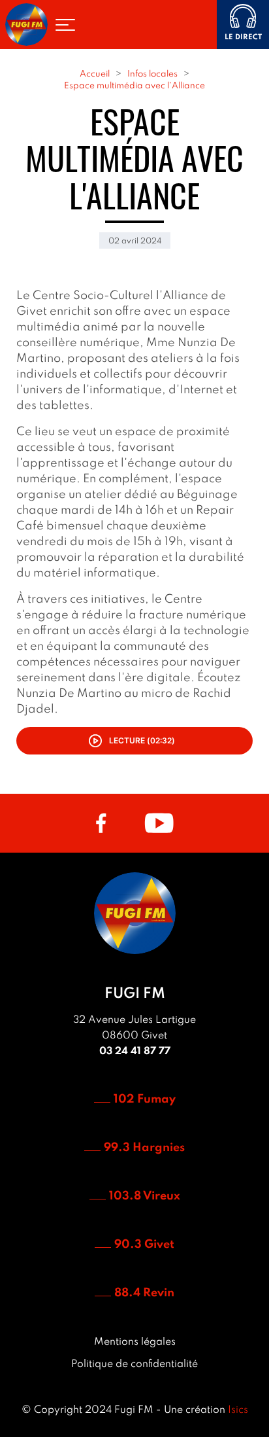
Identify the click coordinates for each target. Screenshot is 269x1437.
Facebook (101, 823)
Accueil (95, 74)
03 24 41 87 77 (134, 1051)
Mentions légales (135, 1342)
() (142, 740)
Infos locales (152, 74)
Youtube (159, 823)
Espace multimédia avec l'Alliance (134, 86)
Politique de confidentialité (134, 1364)
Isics (238, 1410)
